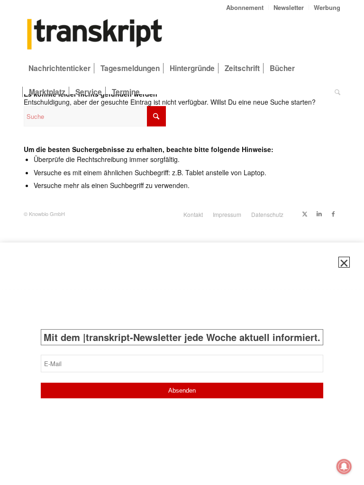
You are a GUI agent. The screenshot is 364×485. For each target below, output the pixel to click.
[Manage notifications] (344, 466)
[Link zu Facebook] (333, 214)
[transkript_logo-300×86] (95, 35)
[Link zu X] (305, 214)
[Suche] (335, 92)
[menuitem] (245, 7)
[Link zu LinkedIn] (319, 214)
